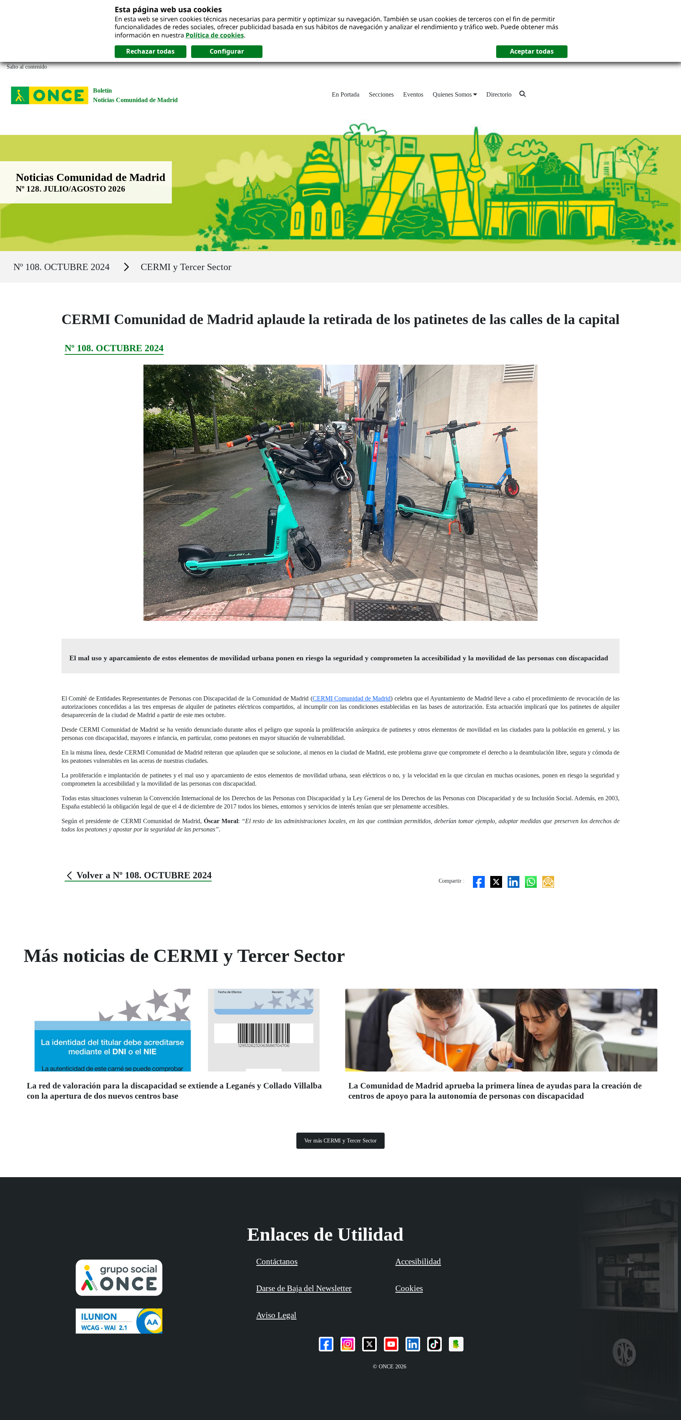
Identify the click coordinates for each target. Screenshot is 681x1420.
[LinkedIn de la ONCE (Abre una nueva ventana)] (413, 1344)
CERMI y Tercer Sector (186, 267)
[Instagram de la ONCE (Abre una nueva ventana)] (348, 1344)
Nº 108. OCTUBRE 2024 (61, 267)
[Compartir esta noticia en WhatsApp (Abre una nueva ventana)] (531, 881)
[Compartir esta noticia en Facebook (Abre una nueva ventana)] (479, 881)
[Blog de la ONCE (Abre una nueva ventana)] (456, 1344)
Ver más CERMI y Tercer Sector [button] (340, 1141)
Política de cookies (215, 35)
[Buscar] (522, 94)
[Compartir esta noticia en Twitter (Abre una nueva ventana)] (496, 881)
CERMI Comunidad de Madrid (352, 698)
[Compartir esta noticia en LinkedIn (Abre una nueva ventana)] (513, 881)
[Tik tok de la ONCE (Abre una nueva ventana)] (434, 1344)
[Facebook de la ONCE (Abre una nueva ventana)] (326, 1344)
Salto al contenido (27, 67)
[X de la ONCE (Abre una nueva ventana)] (369, 1344)
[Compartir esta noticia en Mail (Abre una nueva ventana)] (548, 881)
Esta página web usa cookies (168, 9)
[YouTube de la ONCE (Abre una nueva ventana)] (391, 1344)
